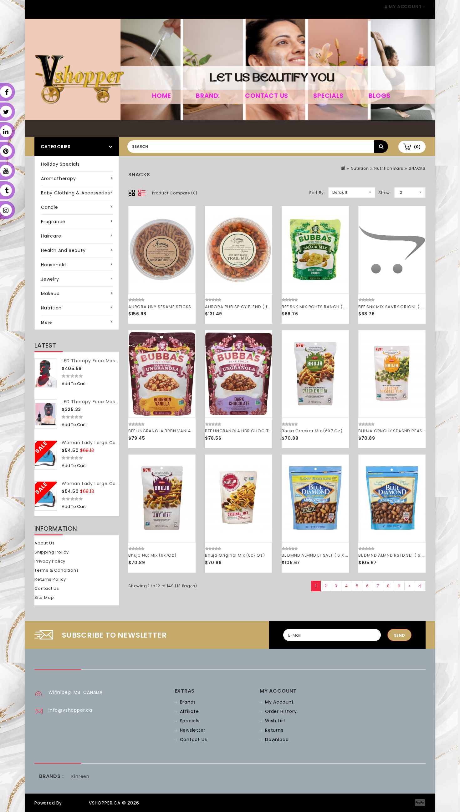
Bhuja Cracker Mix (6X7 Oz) (312, 431)
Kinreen (80, 776)
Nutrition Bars (388, 168)
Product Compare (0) (174, 193)
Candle (49, 207)
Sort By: (317, 192)
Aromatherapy (58, 178)
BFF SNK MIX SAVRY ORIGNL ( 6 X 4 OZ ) (400, 307)
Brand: (208, 95)
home (161, 95)
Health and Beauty (63, 250)
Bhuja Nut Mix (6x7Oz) (152, 555)
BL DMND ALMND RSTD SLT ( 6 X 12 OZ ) (399, 555)
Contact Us (266, 95)
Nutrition (51, 308)
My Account (279, 702)
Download (277, 739)
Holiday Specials (60, 164)
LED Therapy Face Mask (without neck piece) (116, 401)
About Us (44, 543)
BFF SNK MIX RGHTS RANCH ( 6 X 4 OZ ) (324, 307)
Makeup (50, 293)
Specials (328, 95)
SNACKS (417, 168)
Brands (188, 702)
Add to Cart (74, 384)
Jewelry (50, 279)
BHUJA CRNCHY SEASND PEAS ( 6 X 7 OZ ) (403, 431)
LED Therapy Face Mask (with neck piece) (112, 361)
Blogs (380, 95)
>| (420, 586)
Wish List (275, 721)
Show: (384, 192)
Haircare (51, 236)
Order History (281, 711)
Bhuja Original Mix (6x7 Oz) (235, 555)
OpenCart (75, 803)
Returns (274, 730)
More (46, 322)
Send (399, 635)
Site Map (44, 597)
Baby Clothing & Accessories (75, 193)
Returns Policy (50, 579)
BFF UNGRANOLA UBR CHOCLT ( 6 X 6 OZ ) (250, 431)
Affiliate (189, 711)
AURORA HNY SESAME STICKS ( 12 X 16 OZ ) (174, 307)
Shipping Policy (51, 552)
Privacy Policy (49, 561)
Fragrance (53, 221)
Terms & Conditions (56, 570)
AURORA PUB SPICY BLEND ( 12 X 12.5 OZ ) (249, 307)
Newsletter (193, 730)
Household (53, 265)
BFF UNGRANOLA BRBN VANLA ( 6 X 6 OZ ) (172, 431)
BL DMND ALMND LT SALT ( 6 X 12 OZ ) (321, 555)
